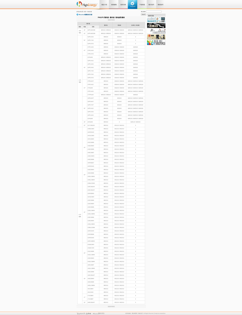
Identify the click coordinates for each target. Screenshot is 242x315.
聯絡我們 (140, 313)
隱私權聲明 (134, 313)
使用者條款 (128, 313)
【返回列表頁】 (111, 20)
